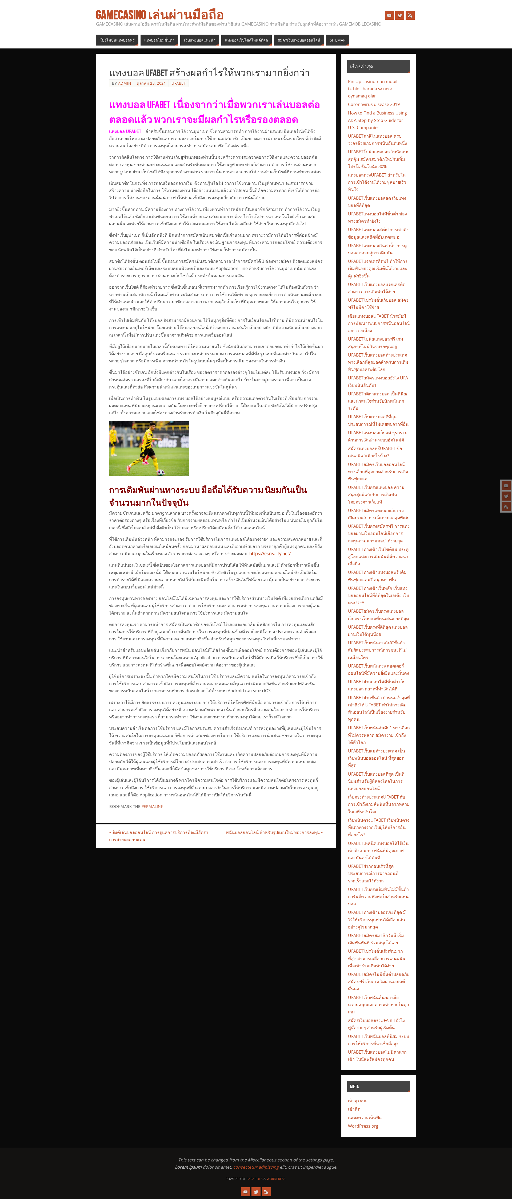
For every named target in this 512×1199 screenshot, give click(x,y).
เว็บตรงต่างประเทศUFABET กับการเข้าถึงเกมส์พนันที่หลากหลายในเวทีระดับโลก (378, 804)
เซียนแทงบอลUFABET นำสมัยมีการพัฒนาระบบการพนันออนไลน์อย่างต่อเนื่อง (379, 323)
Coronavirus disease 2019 (374, 104)
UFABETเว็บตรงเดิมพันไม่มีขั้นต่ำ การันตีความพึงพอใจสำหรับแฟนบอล (378, 896)
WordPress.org (363, 1126)
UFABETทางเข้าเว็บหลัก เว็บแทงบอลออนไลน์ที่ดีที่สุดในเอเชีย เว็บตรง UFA (378, 595)
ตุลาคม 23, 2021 (151, 83)
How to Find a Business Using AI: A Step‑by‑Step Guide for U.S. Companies (377, 120)
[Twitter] (506, 496)
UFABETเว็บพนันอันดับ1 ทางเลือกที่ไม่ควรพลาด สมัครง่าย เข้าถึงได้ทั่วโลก (379, 735)
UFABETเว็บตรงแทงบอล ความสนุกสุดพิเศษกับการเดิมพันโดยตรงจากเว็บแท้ (376, 494)
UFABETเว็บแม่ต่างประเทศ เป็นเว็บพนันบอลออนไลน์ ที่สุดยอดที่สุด (376, 758)
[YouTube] (506, 485)
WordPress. (276, 1179)
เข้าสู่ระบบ (357, 1100)
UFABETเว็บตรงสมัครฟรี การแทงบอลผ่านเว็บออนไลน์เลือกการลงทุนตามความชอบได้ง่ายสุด (379, 533)
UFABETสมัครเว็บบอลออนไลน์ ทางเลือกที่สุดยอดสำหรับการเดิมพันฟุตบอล (378, 471)
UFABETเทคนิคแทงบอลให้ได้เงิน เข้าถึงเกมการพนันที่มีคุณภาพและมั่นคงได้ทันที (378, 850)
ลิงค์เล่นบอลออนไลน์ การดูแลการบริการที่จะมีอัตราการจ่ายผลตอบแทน (158, 835)
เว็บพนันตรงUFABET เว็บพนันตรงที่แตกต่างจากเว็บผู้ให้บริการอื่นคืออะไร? (378, 827)
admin (124, 83)
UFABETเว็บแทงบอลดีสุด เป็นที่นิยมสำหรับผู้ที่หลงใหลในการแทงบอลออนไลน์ (376, 781)
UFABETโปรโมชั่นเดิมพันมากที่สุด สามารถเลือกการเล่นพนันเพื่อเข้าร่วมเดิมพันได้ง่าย (376, 958)
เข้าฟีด (354, 1109)
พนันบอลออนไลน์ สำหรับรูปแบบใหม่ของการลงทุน (274, 832)
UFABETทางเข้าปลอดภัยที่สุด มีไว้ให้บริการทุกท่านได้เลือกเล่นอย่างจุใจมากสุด (377, 919)
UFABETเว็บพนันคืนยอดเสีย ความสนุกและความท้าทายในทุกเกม (378, 1005)
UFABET (178, 83)
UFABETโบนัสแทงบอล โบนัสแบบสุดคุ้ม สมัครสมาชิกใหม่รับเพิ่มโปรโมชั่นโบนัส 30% (379, 159)
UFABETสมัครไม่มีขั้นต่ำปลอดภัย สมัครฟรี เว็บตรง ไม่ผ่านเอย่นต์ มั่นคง (378, 981)
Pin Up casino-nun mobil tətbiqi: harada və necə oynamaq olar (372, 89)
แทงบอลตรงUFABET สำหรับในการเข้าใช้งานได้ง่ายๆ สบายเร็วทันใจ (377, 182)
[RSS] (506, 506)
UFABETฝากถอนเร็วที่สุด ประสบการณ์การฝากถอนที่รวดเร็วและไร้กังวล (373, 873)
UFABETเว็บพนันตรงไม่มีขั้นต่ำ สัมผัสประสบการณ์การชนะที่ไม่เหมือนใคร (377, 650)
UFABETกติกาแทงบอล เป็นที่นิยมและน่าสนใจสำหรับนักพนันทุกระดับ (378, 401)
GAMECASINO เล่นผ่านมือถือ (160, 15)
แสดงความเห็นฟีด (365, 1117)
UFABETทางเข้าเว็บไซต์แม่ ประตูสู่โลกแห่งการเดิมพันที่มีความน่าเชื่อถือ (378, 556)
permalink (153, 806)
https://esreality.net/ (270, 553)
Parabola (254, 1179)
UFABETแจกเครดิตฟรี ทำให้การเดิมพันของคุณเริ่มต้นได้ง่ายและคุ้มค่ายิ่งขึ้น (377, 268)
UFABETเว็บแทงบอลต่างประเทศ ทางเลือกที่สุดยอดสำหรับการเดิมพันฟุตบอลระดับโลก (378, 362)
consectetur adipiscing (256, 1167)
